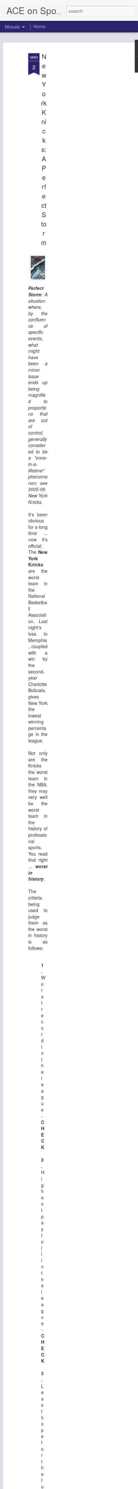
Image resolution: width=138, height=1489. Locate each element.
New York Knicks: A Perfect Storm (44, 149)
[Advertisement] (83, 151)
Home (39, 26)
